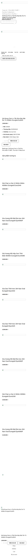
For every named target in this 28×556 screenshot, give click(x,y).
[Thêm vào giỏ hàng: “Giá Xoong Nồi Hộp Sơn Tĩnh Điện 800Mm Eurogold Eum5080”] (4, 262)
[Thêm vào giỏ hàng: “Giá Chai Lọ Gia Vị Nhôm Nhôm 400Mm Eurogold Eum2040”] (4, 192)
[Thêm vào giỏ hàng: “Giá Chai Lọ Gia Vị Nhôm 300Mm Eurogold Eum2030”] (4, 402)
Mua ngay (6, 144)
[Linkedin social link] (16, 1)
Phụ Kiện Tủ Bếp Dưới (19, 150)
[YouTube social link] (16, 27)
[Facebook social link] (11, 1)
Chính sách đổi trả (6, 486)
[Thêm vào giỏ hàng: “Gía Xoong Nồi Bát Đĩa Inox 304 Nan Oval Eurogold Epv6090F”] (4, 438)
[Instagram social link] (14, 27)
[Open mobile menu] (14, 29)
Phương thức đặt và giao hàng (9, 481)
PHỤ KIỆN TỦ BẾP (7, 150)
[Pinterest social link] (14, 1)
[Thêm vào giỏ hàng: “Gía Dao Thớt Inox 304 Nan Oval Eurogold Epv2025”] (4, 332)
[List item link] (14, 465)
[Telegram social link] (17, 1)
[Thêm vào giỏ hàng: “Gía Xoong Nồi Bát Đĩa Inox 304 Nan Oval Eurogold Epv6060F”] (4, 227)
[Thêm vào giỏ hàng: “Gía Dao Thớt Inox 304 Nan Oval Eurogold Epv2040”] (4, 297)
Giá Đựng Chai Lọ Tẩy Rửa (15, 148)
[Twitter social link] (12, 1)
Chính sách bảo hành (7, 484)
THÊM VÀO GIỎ (13, 140)
